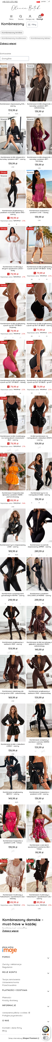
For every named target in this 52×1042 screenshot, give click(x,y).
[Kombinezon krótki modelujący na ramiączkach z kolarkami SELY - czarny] (13, 415)
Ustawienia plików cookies (15, 1012)
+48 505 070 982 (10, 1)
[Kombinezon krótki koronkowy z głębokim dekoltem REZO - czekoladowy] (39, 623)
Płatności (6, 997)
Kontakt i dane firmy (12, 1028)
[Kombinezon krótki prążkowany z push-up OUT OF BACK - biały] (39, 245)
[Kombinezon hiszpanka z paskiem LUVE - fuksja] (13, 821)
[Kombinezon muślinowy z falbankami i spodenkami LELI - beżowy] (13, 875)
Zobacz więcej (8, 43)
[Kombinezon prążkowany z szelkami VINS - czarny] (13, 623)
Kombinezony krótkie (12, 32)
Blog (4, 1030)
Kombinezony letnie (40, 38)
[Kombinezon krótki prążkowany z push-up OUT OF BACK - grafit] (39, 359)
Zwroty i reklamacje (11, 964)
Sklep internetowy (22, 1038)
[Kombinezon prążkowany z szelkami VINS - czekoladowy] (39, 672)
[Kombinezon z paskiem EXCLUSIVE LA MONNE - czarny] (39, 574)
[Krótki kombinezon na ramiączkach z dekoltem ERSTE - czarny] (39, 415)
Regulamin (7, 967)
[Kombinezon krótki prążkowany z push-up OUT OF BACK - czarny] (39, 302)
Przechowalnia (9, 985)
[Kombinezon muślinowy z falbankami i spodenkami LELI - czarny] (39, 875)
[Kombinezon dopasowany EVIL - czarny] (13, 82)
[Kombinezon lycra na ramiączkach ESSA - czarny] (39, 471)
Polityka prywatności (12, 1015)
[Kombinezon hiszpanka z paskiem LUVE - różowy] (39, 189)
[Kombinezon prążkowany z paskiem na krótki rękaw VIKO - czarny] (13, 189)
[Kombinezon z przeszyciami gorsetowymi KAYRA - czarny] (13, 574)
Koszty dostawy (10, 1000)
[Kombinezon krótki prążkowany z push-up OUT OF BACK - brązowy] (13, 302)
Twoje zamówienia (11, 979)
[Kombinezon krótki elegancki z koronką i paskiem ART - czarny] (13, 136)
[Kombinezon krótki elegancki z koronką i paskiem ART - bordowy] (39, 136)
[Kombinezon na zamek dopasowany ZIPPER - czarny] (39, 526)
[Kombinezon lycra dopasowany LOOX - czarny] (13, 526)
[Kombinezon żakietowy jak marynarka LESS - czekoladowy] (13, 672)
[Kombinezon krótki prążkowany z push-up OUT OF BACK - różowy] (13, 359)
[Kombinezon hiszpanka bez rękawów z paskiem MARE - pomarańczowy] (13, 471)
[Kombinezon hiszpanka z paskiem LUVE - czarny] (39, 773)
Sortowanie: (5, 53)
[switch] (45, 1037)
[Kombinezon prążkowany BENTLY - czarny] (13, 773)
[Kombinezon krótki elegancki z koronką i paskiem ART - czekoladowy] (39, 82)
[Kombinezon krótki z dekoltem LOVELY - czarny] (13, 723)
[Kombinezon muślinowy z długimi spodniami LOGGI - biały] (13, 245)
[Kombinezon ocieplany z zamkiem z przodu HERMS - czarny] (39, 721)
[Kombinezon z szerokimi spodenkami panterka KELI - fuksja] (39, 823)
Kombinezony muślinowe (14, 38)
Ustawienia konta (10, 982)
